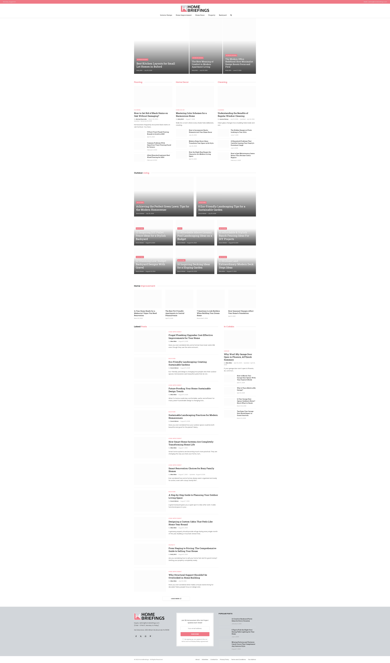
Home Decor (200, 15)
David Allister (140, 213)
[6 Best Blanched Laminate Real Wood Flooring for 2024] (139, 158)
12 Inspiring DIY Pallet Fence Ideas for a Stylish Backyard (151, 236)
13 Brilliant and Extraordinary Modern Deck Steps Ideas (236, 264)
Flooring (138, 82)
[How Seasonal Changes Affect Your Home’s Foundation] (242, 299)
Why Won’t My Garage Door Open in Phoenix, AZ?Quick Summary (238, 357)
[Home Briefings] (195, 8)
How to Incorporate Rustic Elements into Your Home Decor (200, 131)
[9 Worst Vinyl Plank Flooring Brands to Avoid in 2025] (139, 135)
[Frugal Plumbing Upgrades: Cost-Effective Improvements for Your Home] (150, 341)
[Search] (231, 15)
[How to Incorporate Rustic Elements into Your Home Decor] (181, 133)
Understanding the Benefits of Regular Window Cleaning (233, 114)
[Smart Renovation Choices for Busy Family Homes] (150, 474)
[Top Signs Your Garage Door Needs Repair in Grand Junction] (229, 414)
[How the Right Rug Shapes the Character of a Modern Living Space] (181, 155)
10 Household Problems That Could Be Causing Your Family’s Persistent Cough (242, 143)
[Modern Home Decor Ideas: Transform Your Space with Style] (181, 144)
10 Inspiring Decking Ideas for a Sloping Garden (193, 266)
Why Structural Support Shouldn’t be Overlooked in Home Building (188, 576)
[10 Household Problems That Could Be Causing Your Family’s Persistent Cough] (223, 144)
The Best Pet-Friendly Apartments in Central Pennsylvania (174, 313)
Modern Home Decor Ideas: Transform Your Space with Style (201, 142)
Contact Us (214, 659)
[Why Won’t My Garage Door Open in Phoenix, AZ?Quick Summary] (240, 339)
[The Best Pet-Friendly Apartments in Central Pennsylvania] (179, 299)
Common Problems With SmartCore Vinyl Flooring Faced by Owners (159, 145)
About (197, 659)
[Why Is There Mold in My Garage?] (229, 391)
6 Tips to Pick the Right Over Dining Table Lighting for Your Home (243, 632)
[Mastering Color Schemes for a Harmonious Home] (195, 96)
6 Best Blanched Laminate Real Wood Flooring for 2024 (158, 156)
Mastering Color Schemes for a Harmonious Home (191, 114)
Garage (226, 351)
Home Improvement (184, 15)
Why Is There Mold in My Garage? (246, 389)
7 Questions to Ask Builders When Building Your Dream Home (208, 313)
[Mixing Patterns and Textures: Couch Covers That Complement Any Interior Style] (224, 645)
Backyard (223, 15)
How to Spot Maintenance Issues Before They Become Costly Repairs (243, 155)
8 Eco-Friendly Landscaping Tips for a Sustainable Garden (221, 208)
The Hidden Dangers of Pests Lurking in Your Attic (241, 131)
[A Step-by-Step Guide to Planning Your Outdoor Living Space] (150, 501)
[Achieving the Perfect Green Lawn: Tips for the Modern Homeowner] (164, 196)
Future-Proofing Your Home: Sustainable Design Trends (190, 390)
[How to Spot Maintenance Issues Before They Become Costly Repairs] (223, 156)
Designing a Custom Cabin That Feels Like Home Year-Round (191, 523)
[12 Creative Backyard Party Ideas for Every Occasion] (224, 621)
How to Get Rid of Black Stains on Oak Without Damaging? (151, 114)
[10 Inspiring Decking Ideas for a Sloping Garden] (195, 261)
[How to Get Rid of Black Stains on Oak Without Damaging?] (153, 96)
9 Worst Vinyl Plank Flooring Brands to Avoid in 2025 (158, 133)
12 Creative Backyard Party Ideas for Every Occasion (242, 620)
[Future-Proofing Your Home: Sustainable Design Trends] (150, 394)
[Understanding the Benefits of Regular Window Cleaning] (237, 96)
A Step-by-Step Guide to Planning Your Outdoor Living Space (193, 496)
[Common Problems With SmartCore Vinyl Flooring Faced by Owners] (139, 146)
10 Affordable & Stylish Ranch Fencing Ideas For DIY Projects (234, 236)
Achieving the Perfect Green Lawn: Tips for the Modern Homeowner (162, 208)
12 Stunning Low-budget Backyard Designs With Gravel (151, 264)
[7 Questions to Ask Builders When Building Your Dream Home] (211, 299)
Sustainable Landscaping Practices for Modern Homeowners (193, 416)
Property (211, 15)
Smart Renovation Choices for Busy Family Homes (191, 470)
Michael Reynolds (141, 119)
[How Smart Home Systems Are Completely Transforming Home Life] (150, 447)
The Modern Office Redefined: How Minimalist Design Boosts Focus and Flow (239, 63)
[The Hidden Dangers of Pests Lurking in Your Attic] (223, 133)
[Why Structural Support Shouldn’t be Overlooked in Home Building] (150, 581)
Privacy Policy (195, 641)
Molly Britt (139, 70)
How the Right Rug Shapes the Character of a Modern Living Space (200, 154)
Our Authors (252, 659)
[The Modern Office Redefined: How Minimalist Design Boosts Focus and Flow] (239, 46)
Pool (179, 228)
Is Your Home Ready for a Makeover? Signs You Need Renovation (145, 313)
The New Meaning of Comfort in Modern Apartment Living (202, 64)
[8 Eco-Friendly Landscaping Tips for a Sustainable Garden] (226, 196)
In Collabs (229, 326)
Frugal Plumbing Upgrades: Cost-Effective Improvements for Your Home (191, 336)
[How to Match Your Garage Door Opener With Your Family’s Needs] (229, 378)
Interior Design (166, 15)
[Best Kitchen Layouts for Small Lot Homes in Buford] (161, 46)
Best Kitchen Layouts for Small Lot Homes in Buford (155, 65)
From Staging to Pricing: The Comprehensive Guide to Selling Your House (192, 550)
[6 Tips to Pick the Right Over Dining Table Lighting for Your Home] (224, 632)
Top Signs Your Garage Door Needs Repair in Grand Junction (245, 413)
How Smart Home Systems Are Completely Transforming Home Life (191, 443)
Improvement (144, 285)
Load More (175, 599)
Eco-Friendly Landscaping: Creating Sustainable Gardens (188, 363)
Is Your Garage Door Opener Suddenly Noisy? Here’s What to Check (246, 401)
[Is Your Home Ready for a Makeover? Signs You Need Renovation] (148, 299)
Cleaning (222, 82)
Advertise (205, 659)
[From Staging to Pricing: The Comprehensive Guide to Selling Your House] (150, 554)
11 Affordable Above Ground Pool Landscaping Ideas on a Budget (194, 236)
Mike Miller (222, 271)
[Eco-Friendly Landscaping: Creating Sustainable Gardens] (150, 368)
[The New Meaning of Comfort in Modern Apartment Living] (205, 46)
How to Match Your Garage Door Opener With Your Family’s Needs (246, 378)
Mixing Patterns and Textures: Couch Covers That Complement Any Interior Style (243, 644)
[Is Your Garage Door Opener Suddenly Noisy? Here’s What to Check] (229, 402)
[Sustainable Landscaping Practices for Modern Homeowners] (150, 421)
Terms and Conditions (238, 659)
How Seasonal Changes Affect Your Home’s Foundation (241, 312)
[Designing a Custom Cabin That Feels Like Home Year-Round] (150, 527)
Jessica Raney (224, 119)
